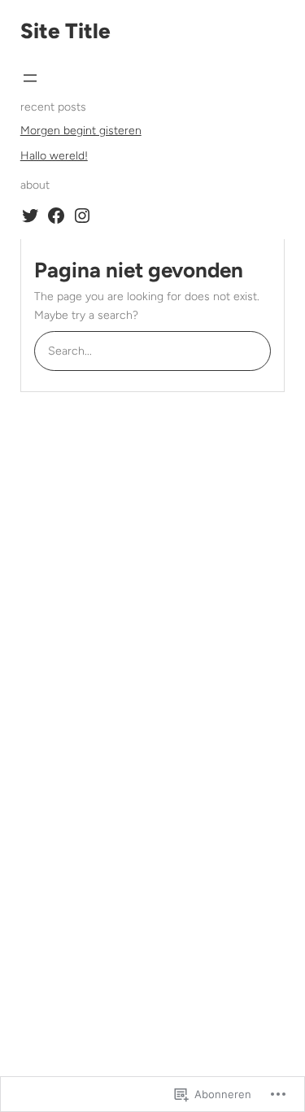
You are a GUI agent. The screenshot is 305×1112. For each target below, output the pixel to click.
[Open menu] (30, 78)
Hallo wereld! (54, 156)
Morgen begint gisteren (81, 130)
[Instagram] (82, 215)
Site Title (65, 31)
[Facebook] (56, 215)
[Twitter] (30, 215)
